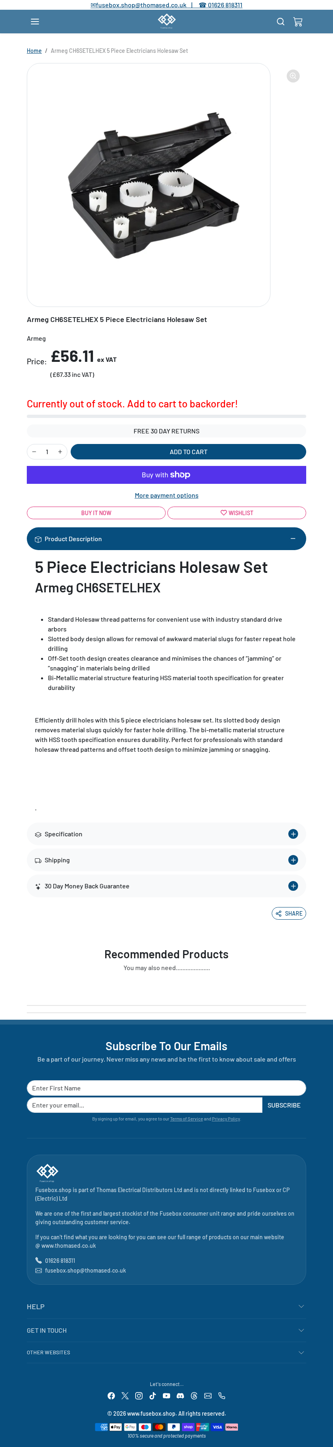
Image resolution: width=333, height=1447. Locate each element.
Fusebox (264, 1189)
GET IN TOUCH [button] (47, 1330)
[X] (125, 1395)
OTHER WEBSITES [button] (48, 1352)
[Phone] (222, 1395)
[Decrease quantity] (34, 451)
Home (34, 50)
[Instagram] (139, 1395)
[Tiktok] (153, 1395)
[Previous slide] (29, 986)
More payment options (167, 495)
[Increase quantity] (60, 451)
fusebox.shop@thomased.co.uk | (149, 5)
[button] (43, 21)
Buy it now (96, 512)
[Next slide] (303, 986)
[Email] (208, 1395)
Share (294, 913)
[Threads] (194, 1395)
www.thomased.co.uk (68, 1245)
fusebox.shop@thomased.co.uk (85, 1270)
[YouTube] (166, 1395)
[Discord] (180, 1395)
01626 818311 (225, 5)
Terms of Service (186, 1118)
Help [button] (36, 1306)
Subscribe (284, 1105)
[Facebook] (111, 1395)
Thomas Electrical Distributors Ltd (139, 1189)
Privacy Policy (226, 1118)
